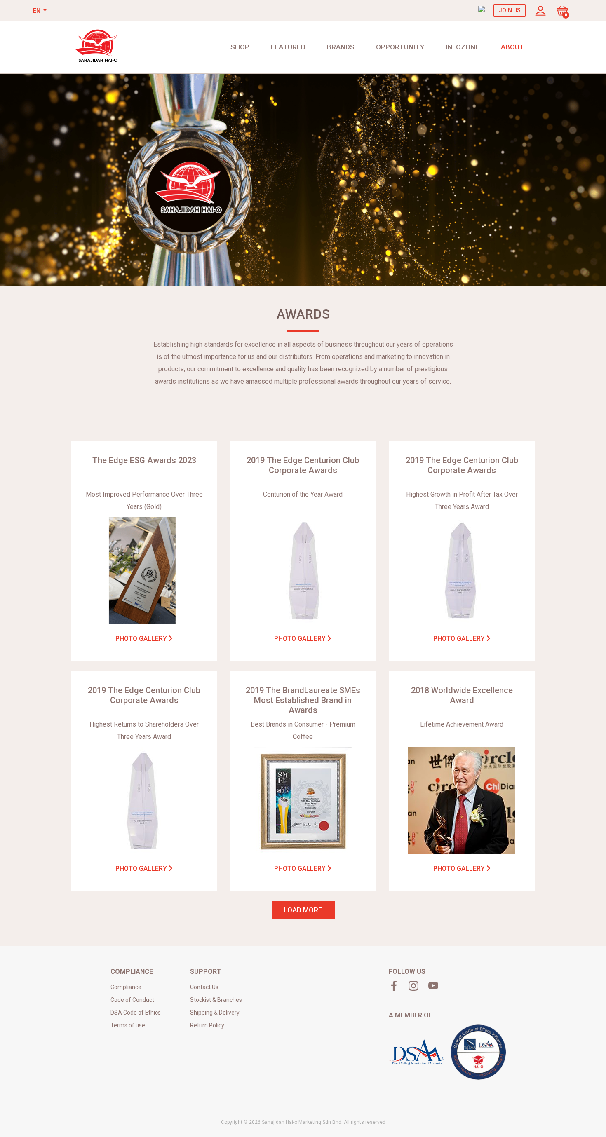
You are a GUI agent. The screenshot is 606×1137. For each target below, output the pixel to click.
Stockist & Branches (216, 999)
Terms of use (127, 1025)
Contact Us (204, 987)
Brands (341, 47)
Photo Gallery (142, 638)
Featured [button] (288, 47)
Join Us (509, 10)
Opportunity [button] (400, 47)
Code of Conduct (132, 999)
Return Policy (207, 1025)
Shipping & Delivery (215, 1012)
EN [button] (37, 10)
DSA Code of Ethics (135, 1012)
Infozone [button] (462, 47)
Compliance (125, 987)
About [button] (512, 47)
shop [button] (239, 47)
